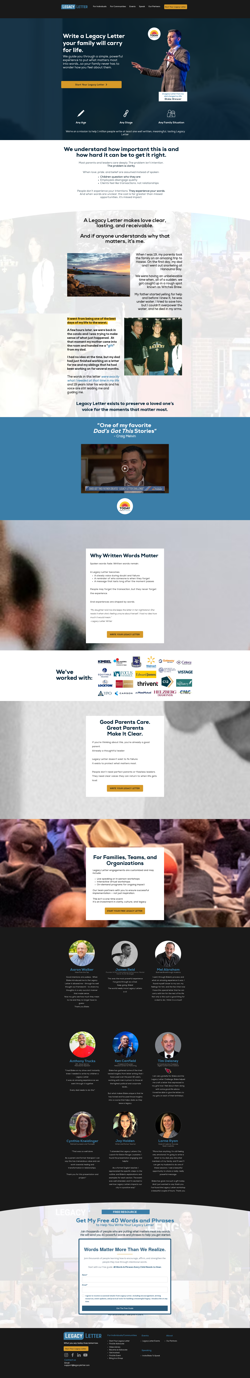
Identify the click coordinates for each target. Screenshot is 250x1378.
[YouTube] (85, 1355)
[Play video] (125, 468)
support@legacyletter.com (77, 1365)
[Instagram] (66, 1355)
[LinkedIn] (79, 1355)
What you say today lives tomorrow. (81, 1343)
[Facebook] (72, 1355)
